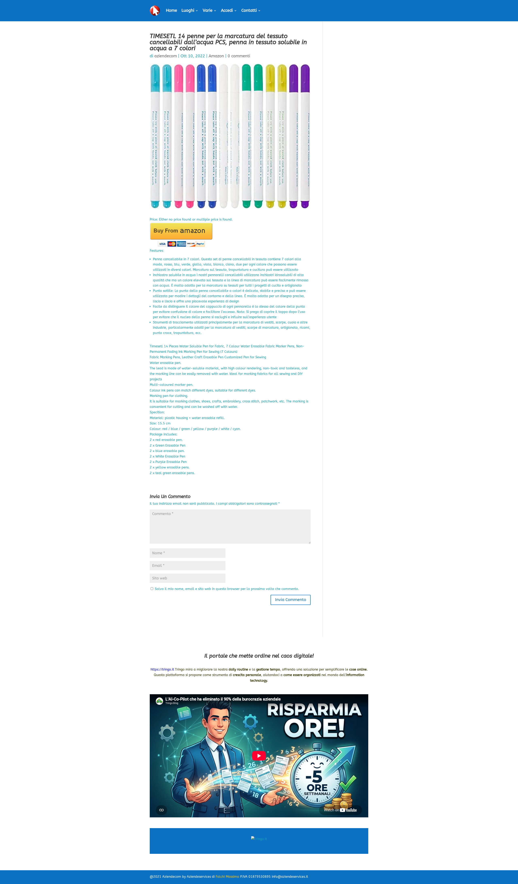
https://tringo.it (162, 669)
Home (171, 10)
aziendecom (165, 56)
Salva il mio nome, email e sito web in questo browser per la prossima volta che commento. (227, 589)
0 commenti (239, 56)
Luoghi (188, 10)
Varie (207, 10)
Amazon (216, 56)
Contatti (249, 10)
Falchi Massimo (227, 877)
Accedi (227, 10)
